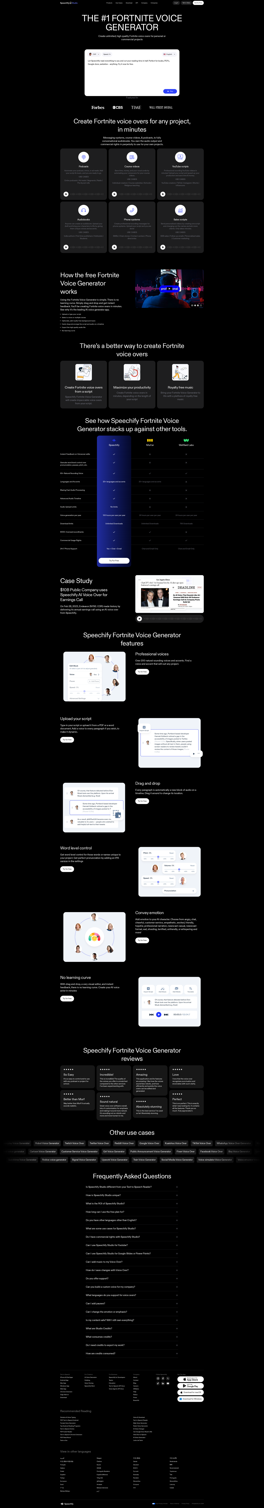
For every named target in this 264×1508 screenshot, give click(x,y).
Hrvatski (99, 1484)
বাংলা (134, 1488)
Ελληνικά (136, 1484)
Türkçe (62, 1478)
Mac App (63, 1383)
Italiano (62, 1468)
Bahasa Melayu (65, 1491)
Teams (111, 1380)
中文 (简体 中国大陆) (66, 1461)
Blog (134, 1383)
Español (62, 1475)
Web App (63, 1389)
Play (171, 91)
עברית (62, 1488)
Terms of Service (174, 1503)
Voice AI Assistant (139, 1417)
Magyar (99, 1458)
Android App (64, 1380)
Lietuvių (172, 1484)
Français (63, 1465)
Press (135, 1397)
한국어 (135, 1468)
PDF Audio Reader (66, 1432)
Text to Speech (65, 1374)
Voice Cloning (89, 1383)
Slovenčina (136, 1481)
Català (172, 1488)
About (135, 1377)
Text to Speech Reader (140, 1420)
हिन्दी (171, 1465)
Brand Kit (136, 1400)
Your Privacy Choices (162, 1503)
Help (134, 1392)
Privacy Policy (185, 1503)
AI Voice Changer (138, 1429)
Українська (173, 1471)
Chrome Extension (66, 1392)
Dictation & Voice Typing (68, 1417)
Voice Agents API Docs (116, 1389)
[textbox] (132, 70)
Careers (135, 1386)
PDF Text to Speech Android (69, 1420)
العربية (62, 1458)
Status (135, 1395)
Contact (135, 1380)
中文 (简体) (136, 1458)
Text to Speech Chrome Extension (71, 1435)
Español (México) (102, 1475)
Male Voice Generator (140, 1423)
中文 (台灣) (173, 1458)
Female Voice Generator (68, 1423)
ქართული (100, 1481)
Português (173, 1478)
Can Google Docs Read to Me (142, 1432)
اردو (98, 1491)
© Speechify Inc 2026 (198, 1503)
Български (63, 1481)
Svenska (136, 1475)
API (137, 3)
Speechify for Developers (117, 1377)
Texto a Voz (63, 1440)
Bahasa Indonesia (102, 1488)
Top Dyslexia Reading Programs (70, 1426)
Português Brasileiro (103, 1471)
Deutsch (136, 1465)
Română (135, 1478)
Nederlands (173, 1461)
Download (129, 3)
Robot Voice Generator (140, 1426)
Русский (135, 1471)
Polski (62, 1471)
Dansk (135, 1461)
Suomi (99, 1465)
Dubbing (87, 1380)
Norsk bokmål (174, 1468)
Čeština (99, 1461)
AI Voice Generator (91, 1377)
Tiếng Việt (100, 1478)
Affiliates (136, 1389)
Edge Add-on (64, 1395)
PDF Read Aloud (65, 1437)
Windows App (64, 1386)
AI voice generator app (97, 309)
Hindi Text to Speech (139, 1435)
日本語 (99, 1468)
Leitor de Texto (138, 1440)
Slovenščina (173, 1481)
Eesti (62, 1484)
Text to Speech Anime (67, 1429)
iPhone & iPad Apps (66, 1377)
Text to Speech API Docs (117, 1386)
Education (112, 1383)
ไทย (171, 1475)
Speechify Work (90, 1386)
